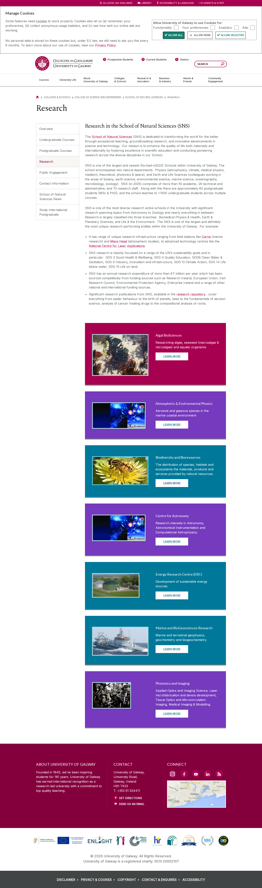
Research (46, 161)
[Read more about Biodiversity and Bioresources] (120, 482)
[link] (58, 840)
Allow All (175, 35)
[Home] (37, 97)
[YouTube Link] (196, 774)
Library (147, 3)
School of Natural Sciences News (52, 196)
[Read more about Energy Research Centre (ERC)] (115, 594)
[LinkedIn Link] (207, 774)
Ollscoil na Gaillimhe (117, 3)
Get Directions (130, 798)
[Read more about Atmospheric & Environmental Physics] (119, 425)
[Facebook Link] (184, 774)
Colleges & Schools (57, 97)
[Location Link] (196, 805)
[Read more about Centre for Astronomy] (119, 538)
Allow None (202, 35)
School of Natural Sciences (144, 97)
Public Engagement (53, 172)
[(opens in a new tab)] (59, 844)
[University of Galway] (64, 63)
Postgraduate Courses (55, 151)
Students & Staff (212, 3)
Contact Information (54, 183)
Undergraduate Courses (56, 140)
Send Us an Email (131, 804)
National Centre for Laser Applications (117, 246)
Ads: (245, 27)
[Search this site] (222, 64)
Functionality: (162, 27)
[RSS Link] (219, 774)
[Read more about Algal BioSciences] (120, 372)
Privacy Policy (105, 45)
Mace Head (118, 241)
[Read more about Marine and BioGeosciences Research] (120, 652)
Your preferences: (195, 27)
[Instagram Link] (172, 774)
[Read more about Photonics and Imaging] (111, 705)
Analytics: (225, 27)
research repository (190, 294)
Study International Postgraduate (53, 212)
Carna (206, 237)
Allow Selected (232, 35)
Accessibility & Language (177, 3)
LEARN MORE (171, 356)
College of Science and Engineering (98, 97)
